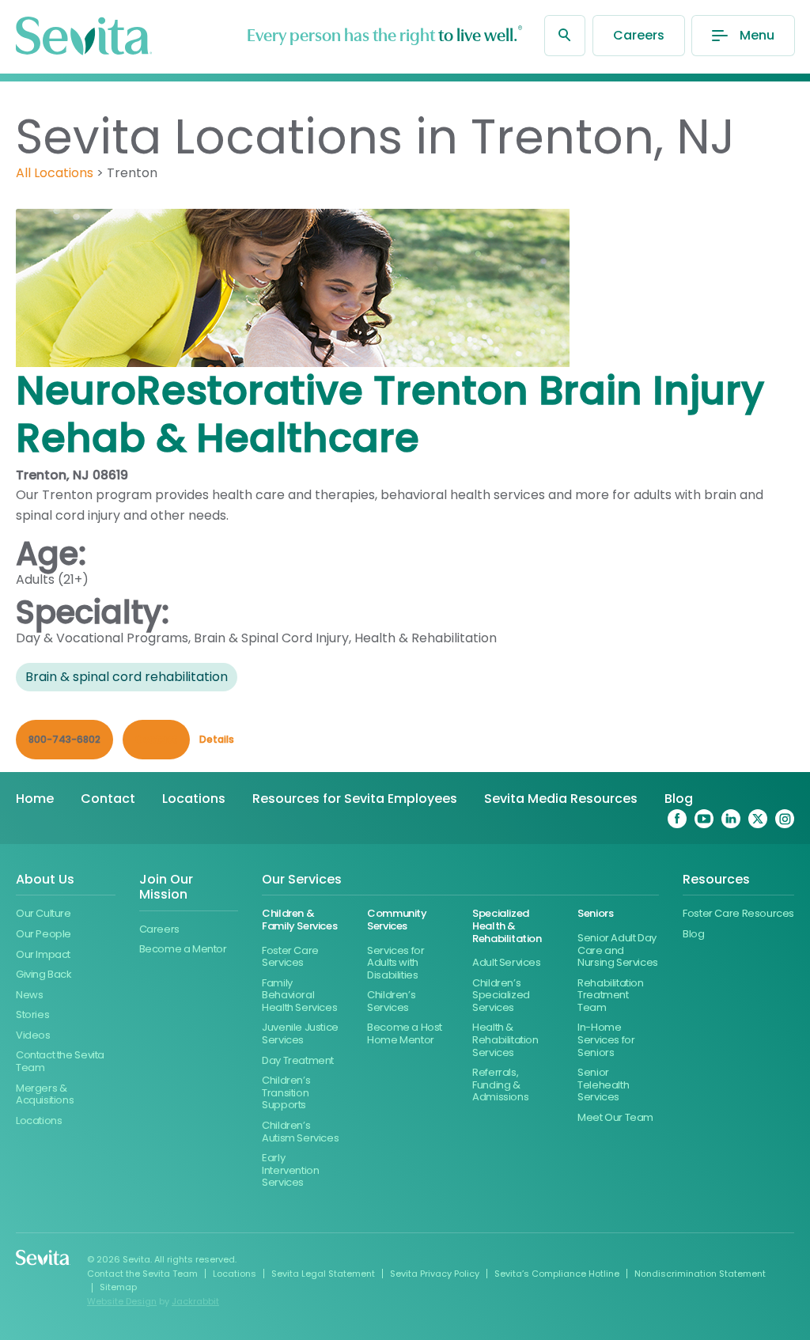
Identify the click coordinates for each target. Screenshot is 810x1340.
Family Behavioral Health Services (299, 995)
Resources (716, 880)
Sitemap (118, 1287)
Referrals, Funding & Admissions (500, 1084)
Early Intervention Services (290, 1170)
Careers (638, 35)
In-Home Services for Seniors (605, 1039)
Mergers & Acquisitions (45, 1094)
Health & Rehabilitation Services (505, 1039)
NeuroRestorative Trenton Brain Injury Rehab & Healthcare (390, 414)
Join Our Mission (166, 887)
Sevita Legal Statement (323, 1273)
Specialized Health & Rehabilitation (507, 925)
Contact (108, 798)
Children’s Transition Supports (286, 1092)
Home (35, 798)
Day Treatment (298, 1060)
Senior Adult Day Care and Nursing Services (617, 950)
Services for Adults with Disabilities (395, 962)
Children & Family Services (299, 919)
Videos (33, 1035)
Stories (32, 1014)
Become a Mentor (183, 948)
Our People (43, 933)
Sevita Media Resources (561, 798)
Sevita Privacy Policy (434, 1273)
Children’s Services (391, 1001)
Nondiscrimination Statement (700, 1273)
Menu (757, 35)
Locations (193, 798)
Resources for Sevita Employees (354, 798)
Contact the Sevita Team (60, 1061)
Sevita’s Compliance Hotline (556, 1273)
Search (565, 35)
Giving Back (44, 974)
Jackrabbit (195, 1301)
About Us (45, 880)
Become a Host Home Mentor (404, 1033)
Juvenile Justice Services (300, 1033)
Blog (678, 798)
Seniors (595, 913)
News (29, 994)
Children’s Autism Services (300, 1131)
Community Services (397, 919)
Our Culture (43, 913)
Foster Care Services (290, 957)
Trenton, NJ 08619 (72, 475)
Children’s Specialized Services (501, 995)
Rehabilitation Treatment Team (610, 995)
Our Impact (43, 954)
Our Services (302, 880)
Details (216, 739)
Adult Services (506, 962)
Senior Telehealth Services (603, 1084)
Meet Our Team (615, 1117)
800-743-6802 (64, 739)
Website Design (122, 1301)
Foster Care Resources (738, 913)
